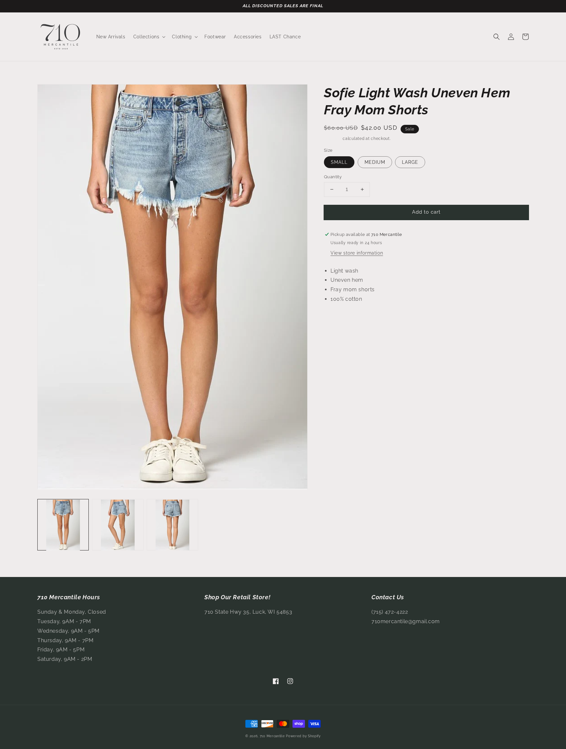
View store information (356, 253)
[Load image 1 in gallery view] (63, 525)
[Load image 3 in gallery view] (172, 525)
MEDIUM (375, 162)
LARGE (410, 162)
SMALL (339, 162)
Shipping (333, 138)
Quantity (333, 176)
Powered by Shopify (303, 736)
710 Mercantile (272, 736)
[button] (148, 37)
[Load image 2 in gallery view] (117, 525)
